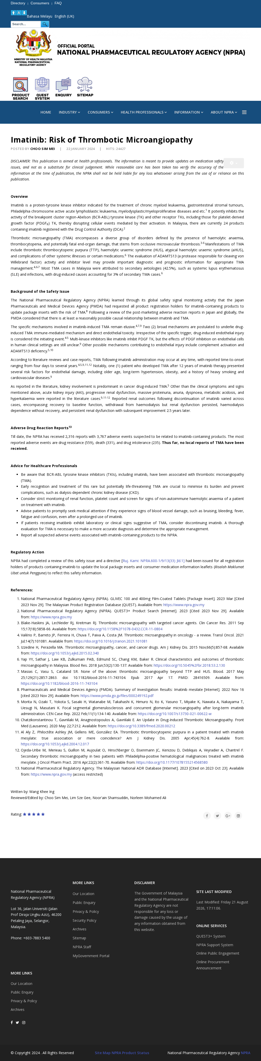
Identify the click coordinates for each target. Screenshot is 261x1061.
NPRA (245, 1052)
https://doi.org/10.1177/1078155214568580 (172, 762)
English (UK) (64, 16)
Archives (17, 1009)
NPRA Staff (82, 946)
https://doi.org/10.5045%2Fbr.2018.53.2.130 (189, 665)
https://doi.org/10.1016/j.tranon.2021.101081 (111, 641)
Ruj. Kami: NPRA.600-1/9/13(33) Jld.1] (154, 560)
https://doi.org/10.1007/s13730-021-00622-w (175, 713)
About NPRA (222, 112)
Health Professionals (142, 112)
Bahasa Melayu (39, 16)
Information (187, 112)
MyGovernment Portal (91, 955)
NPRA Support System (214, 944)
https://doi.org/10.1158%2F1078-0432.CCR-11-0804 (120, 628)
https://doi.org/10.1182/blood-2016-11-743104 (59, 683)
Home (46, 112)
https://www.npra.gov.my (183, 604)
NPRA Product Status (130, 1052)
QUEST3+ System (211, 936)
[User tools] (234, 163)
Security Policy (84, 920)
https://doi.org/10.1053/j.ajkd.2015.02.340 (65, 653)
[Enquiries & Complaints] (64, 88)
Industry (68, 112)
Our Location (21, 983)
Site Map (103, 1052)
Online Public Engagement (217, 953)
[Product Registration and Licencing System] (42, 88)
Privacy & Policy (24, 1000)
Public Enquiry (22, 992)
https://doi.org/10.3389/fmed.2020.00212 (141, 725)
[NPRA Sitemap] (85, 88)
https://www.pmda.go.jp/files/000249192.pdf (117, 695)
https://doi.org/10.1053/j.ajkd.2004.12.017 (55, 744)
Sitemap (79, 938)
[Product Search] (21, 88)
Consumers (99, 112)
